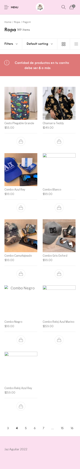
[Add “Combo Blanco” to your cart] (59, 207)
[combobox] (39, 44)
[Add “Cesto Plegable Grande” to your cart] (20, 141)
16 (72, 428)
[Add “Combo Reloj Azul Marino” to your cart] (59, 340)
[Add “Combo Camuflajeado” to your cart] (20, 273)
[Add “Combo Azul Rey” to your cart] (20, 207)
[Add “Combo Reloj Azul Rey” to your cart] (20, 406)
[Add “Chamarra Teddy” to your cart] (59, 141)
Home (7, 22)
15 (62, 428)
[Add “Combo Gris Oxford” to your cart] (59, 273)
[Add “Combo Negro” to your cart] (20, 340)
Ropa (17, 22)
